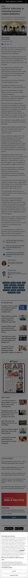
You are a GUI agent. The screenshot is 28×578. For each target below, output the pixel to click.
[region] (14, 555)
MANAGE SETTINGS (14, 575)
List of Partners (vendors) (6, 567)
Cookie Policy (22, 550)
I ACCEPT (14, 571)
